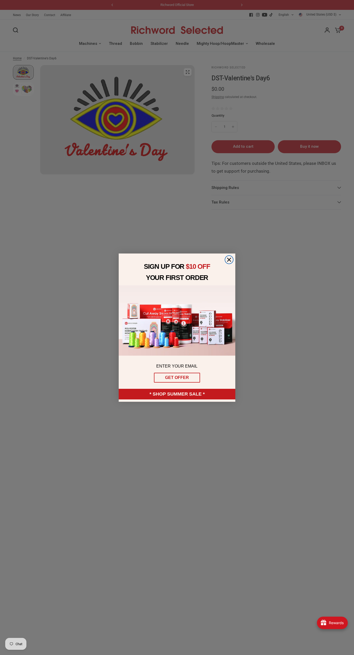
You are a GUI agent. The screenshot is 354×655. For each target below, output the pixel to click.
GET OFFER (177, 377)
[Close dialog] (229, 260)
